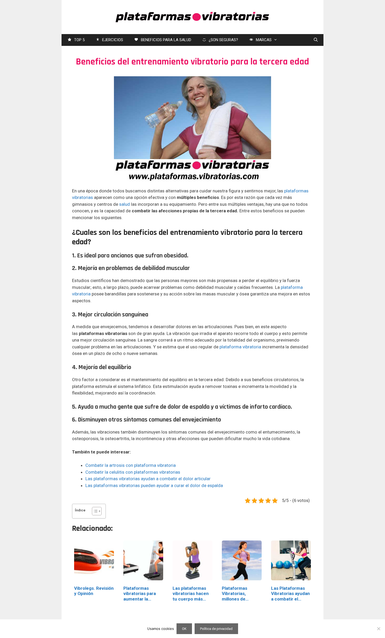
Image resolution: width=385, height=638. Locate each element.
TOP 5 (79, 39)
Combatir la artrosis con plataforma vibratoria (130, 465)
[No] (378, 628)
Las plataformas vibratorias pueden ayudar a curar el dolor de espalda (154, 485)
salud (124, 204)
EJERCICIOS (112, 39)
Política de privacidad (216, 629)
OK (184, 629)
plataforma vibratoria (240, 346)
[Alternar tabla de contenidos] (94, 511)
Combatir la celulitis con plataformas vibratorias (132, 472)
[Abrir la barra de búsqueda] (315, 40)
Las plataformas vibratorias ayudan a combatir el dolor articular (148, 478)
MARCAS (264, 39)
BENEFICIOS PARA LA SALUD (166, 39)
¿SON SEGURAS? (223, 39)
